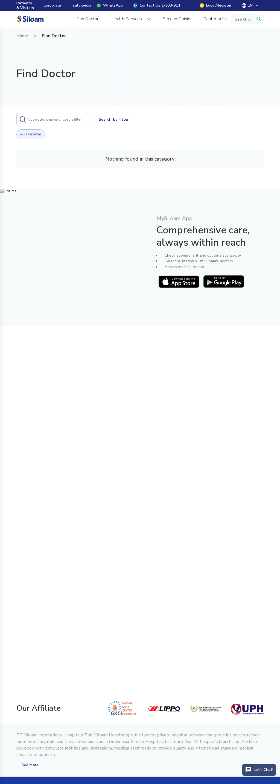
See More (30, 765)
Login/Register (219, 5)
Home (22, 36)
